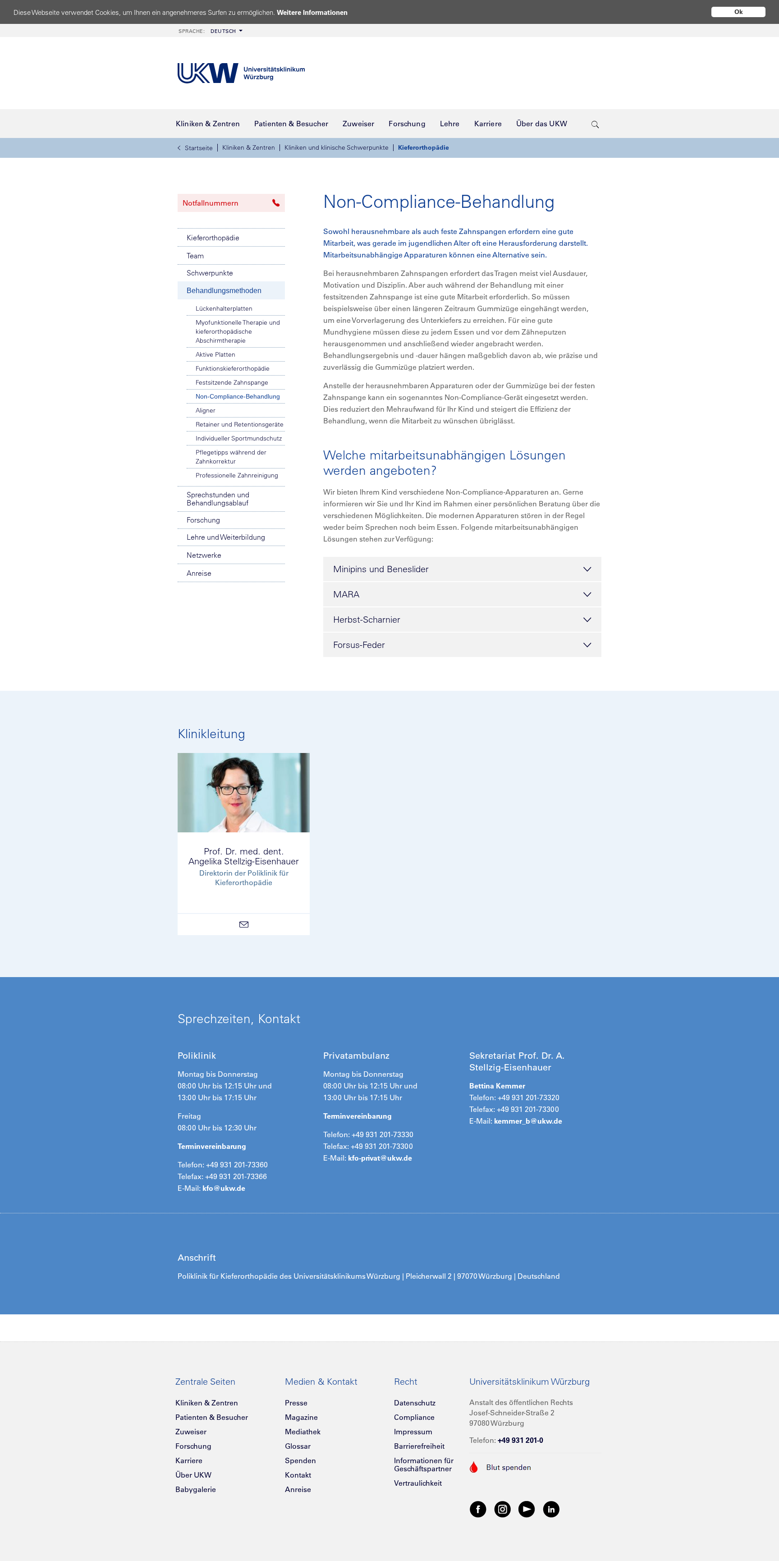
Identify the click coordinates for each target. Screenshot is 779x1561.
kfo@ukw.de (223, 1188)
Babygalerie (195, 1489)
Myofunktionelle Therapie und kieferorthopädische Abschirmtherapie (238, 331)
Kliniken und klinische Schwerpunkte (336, 147)
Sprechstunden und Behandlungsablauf (218, 498)
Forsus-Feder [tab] (359, 644)
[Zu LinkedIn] (551, 1508)
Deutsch (207, 31)
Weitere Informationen (312, 12)
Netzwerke (204, 555)
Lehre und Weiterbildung (226, 537)
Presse (296, 1402)
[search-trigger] (595, 123)
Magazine (301, 1417)
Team (195, 255)
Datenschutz (414, 1402)
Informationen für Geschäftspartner (424, 1464)
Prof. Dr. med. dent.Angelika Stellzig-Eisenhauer (243, 856)
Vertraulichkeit (418, 1483)
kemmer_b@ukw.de (528, 1120)
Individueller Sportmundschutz (239, 438)
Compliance (414, 1417)
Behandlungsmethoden (224, 290)
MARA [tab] (346, 594)
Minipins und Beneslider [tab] (381, 568)
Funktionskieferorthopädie (233, 368)
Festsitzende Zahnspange (232, 382)
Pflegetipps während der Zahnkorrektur (231, 456)
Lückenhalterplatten (224, 308)
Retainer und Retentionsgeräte (240, 424)
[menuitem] (209, 30)
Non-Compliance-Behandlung (238, 396)
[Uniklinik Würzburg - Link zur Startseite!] (241, 73)
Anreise (199, 573)
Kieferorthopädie (423, 147)
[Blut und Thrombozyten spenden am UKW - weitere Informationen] (500, 1465)
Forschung (203, 519)
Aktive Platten (215, 354)
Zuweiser (190, 1431)
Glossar (298, 1446)
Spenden (300, 1460)
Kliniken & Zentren (248, 147)
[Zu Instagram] (503, 1508)
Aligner (205, 410)
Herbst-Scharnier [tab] (366, 619)
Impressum (413, 1431)
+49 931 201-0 (520, 1440)
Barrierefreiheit (419, 1446)
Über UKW (193, 1474)
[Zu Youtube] (527, 1508)
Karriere (188, 1460)
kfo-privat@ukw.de (380, 1157)
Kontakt (298, 1474)
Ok (738, 12)
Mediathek (303, 1431)
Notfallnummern (210, 202)
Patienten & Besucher (211, 1417)
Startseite (199, 148)
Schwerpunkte (210, 272)
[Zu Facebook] (478, 1508)
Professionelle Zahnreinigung (237, 475)
